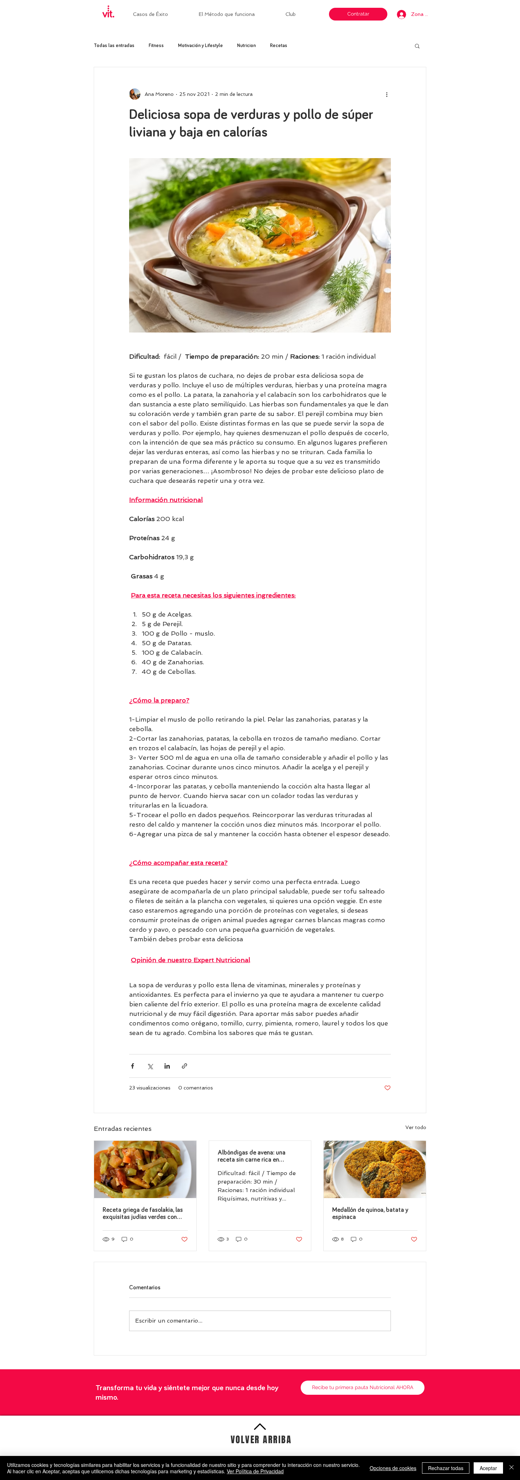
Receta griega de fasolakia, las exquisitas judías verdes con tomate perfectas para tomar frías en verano (143, 1214)
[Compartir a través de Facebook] (132, 1066)
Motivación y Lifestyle (200, 45)
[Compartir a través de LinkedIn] (167, 1066)
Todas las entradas (114, 45)
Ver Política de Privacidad (255, 1471)
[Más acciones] (386, 94)
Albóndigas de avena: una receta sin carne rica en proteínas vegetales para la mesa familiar (253, 1156)
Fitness (156, 45)
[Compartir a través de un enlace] (184, 1066)
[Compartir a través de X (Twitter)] (149, 1066)
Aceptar (488, 1468)
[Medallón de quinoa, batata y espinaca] (375, 1169)
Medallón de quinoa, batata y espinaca (370, 1213)
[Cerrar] (511, 1468)
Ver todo (415, 1127)
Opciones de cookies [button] (393, 1468)
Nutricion (246, 45)
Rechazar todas (445, 1468)
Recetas (278, 45)
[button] (300, 14)
